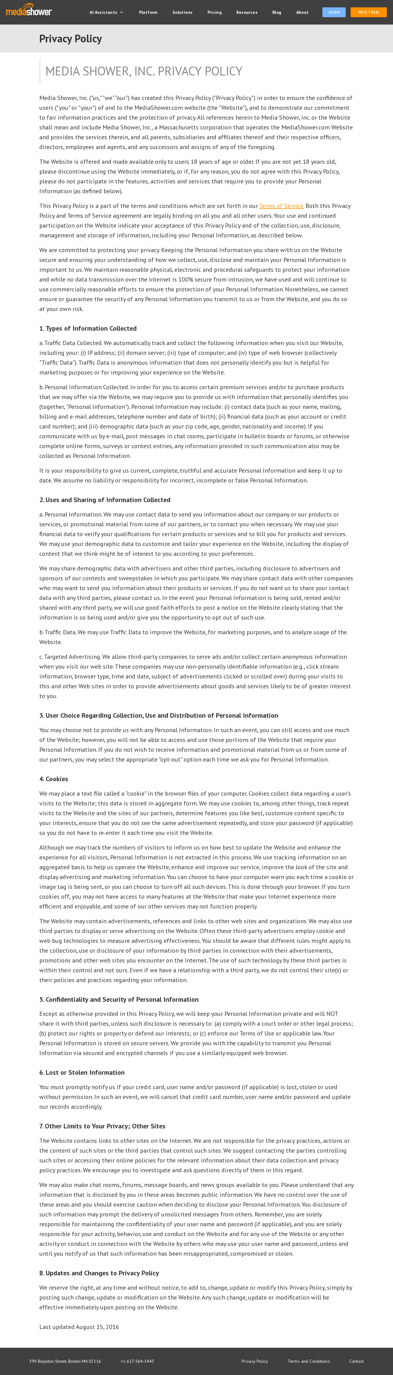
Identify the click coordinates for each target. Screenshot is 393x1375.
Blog (277, 12)
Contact (356, 1361)
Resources (247, 12)
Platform (148, 12)
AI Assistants (103, 12)
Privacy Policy (255, 1361)
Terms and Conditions (309, 1361)
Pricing (215, 12)
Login (334, 12)
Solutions (183, 12)
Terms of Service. (281, 206)
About (302, 12)
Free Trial (368, 12)
